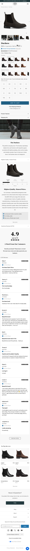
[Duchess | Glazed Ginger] (23, 59)
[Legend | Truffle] (22, 455)
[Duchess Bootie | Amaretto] (17, 74)
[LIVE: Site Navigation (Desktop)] (2, 4)
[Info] (21, 46)
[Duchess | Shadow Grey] (11, 59)
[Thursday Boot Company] (15, 3)
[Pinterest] (18, 530)
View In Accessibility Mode (15, 538)
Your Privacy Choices (16, 541)
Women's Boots (4, 7)
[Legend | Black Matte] (8, 455)
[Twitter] (15, 530)
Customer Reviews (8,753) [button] (7, 226)
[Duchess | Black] (4, 66)
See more (15, 222)
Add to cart (15, 103)
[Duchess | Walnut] (17, 66)
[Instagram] (8, 530)
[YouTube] (21, 530)
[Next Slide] (29, 21)
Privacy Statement (11, 548)
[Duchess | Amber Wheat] (23, 66)
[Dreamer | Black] (22, 473)
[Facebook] (11, 530)
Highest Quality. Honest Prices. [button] (8, 159)
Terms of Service (19, 548)
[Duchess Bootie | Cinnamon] (23, 74)
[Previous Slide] (1, 21)
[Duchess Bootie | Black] (4, 74)
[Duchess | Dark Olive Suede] (4, 59)
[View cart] (28, 4)
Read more (15, 325)
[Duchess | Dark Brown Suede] (17, 59)
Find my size (4, 80)
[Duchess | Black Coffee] (11, 66)
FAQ (15, 503)
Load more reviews (15, 438)
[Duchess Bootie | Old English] (11, 74)
